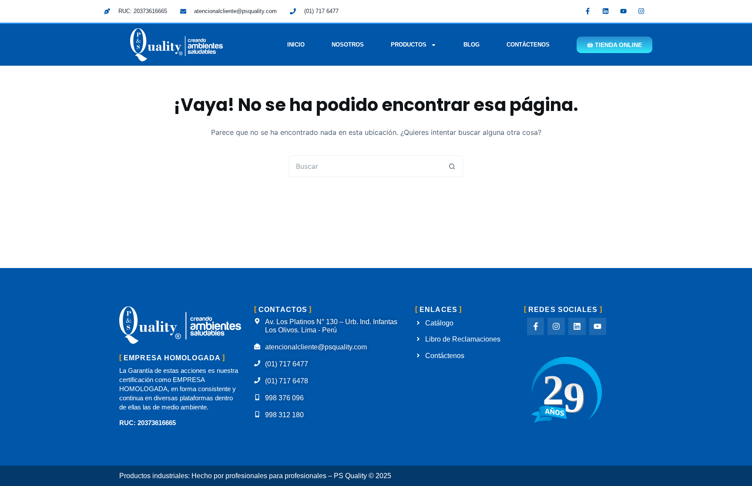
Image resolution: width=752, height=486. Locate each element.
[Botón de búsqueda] (452, 166)
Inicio (296, 44)
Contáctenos (528, 44)
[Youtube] (623, 10)
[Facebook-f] (587, 10)
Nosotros (348, 44)
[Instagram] (641, 10)
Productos (408, 44)
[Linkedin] (605, 10)
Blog (471, 44)
